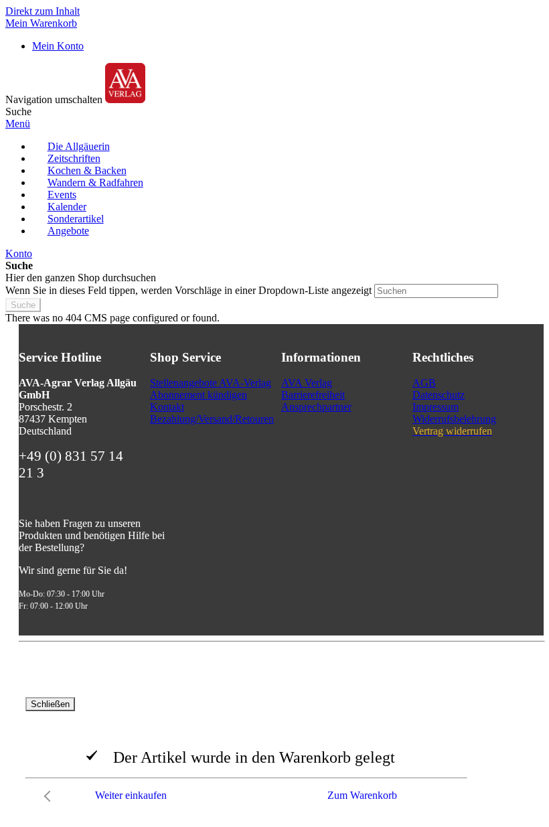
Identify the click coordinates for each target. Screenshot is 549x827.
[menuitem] (78, 146)
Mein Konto (58, 46)
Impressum (435, 406)
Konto (18, 253)
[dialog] (274, 753)
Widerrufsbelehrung (454, 419)
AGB (424, 382)
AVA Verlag (306, 382)
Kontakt (167, 406)
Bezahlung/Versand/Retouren (212, 419)
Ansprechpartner (316, 406)
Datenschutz (438, 394)
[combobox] (436, 291)
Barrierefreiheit (313, 394)
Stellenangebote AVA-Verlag (210, 382)
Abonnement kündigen (198, 394)
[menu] (274, 189)
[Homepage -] (125, 99)
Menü (17, 123)
